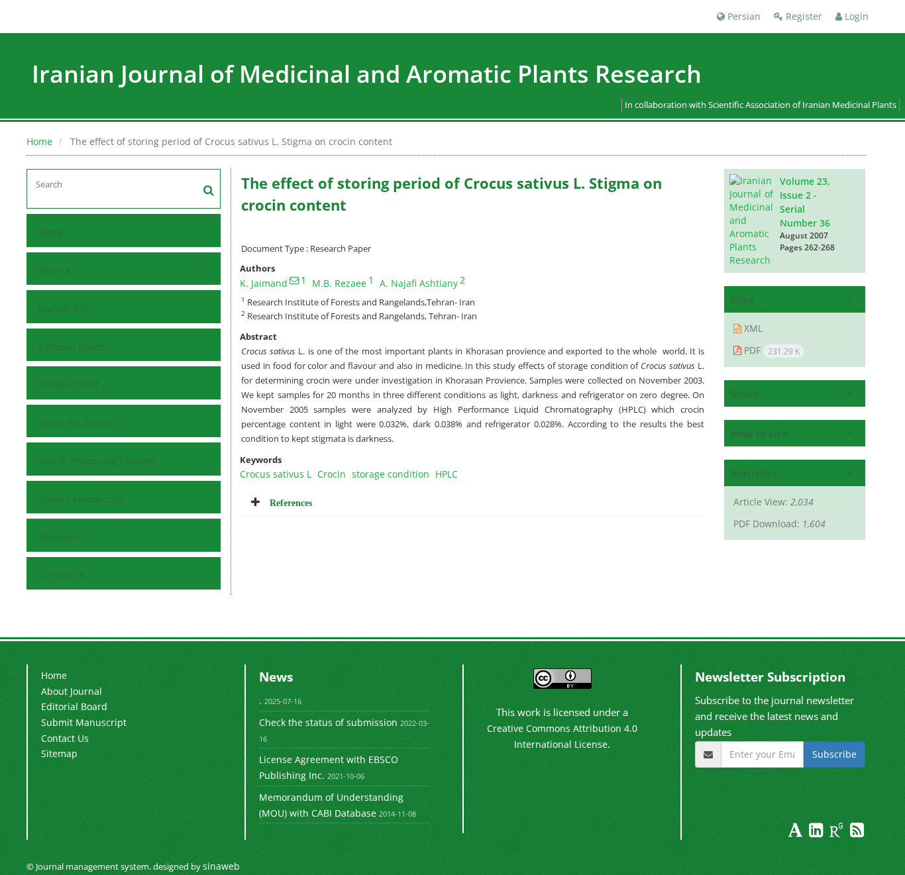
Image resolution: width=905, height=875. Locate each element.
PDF (770, 350)
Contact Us (62, 575)
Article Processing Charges (97, 460)
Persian (743, 16)
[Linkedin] (817, 832)
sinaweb (221, 866)
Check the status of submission (328, 722)
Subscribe (834, 754)
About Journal (71, 691)
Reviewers (60, 537)
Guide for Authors (78, 423)
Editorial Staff (68, 384)
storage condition (390, 474)
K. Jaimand (264, 283)
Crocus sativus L (275, 474)
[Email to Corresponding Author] (294, 280)
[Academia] (797, 832)
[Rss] (857, 832)
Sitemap (59, 753)
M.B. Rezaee (339, 283)
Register (802, 16)
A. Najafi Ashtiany (419, 283)
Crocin (331, 474)
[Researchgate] (838, 832)
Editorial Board (71, 346)
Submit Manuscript (81, 499)
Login (855, 16)
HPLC (446, 474)
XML (752, 328)
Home (39, 141)
